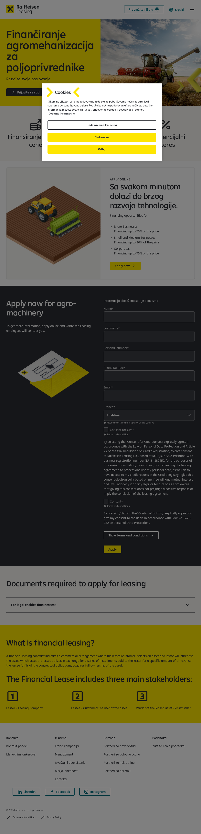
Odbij (101, 149)
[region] (102, 122)
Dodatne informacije (61, 113)
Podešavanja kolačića (102, 125)
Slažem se (102, 137)
